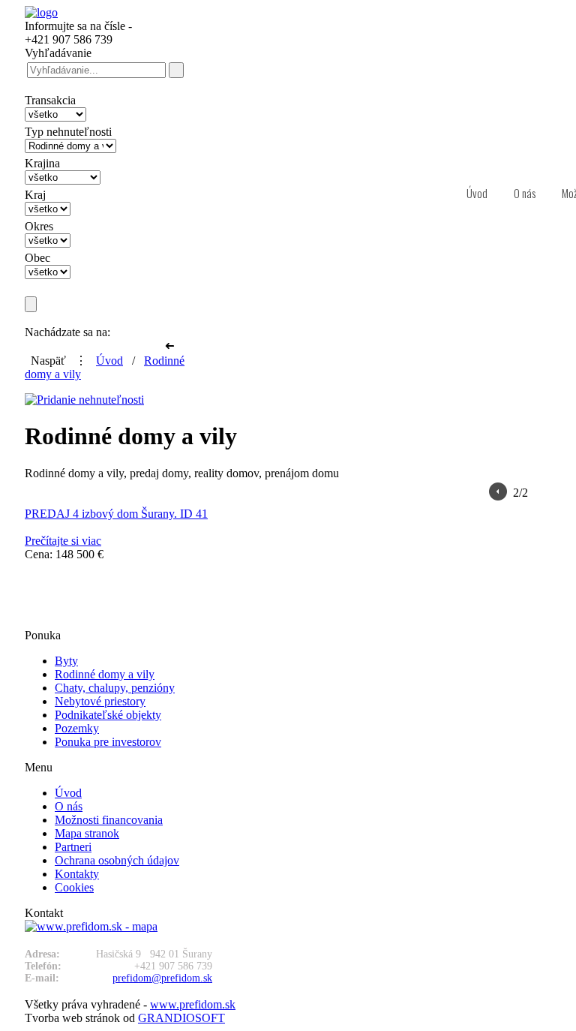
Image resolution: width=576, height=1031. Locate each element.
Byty (66, 660)
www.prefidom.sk (193, 1004)
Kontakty (77, 873)
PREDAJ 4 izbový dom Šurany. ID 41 (116, 513)
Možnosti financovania (109, 819)
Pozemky (77, 728)
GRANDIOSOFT (181, 1017)
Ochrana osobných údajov (117, 860)
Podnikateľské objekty (108, 714)
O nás (68, 806)
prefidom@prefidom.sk (162, 978)
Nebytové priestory (100, 701)
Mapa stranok (87, 833)
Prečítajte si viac (63, 540)
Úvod (109, 360)
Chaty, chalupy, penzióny (115, 687)
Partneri (73, 846)
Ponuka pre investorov (108, 741)
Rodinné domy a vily (104, 674)
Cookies (74, 887)
